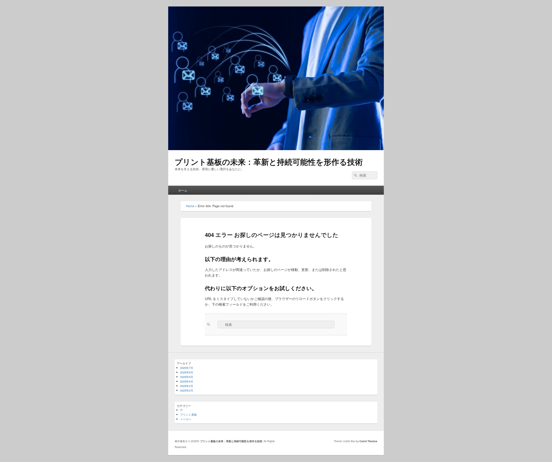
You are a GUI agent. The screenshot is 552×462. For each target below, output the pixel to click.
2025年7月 (186, 368)
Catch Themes (368, 441)
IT (181, 410)
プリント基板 (188, 414)
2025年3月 (186, 386)
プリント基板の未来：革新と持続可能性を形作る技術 (269, 161)
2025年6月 (186, 372)
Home (190, 206)
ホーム (182, 190)
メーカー (185, 419)
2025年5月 (186, 377)
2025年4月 (186, 381)
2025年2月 (186, 390)
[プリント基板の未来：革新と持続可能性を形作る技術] (276, 148)
